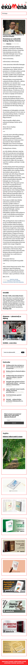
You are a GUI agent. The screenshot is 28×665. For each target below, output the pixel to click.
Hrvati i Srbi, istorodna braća (13, 296)
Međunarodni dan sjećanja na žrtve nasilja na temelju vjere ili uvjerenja (15, 367)
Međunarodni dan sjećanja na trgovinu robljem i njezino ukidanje (15, 377)
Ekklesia (9, 280)
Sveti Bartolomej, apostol (13, 395)
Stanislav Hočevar (8, 282)
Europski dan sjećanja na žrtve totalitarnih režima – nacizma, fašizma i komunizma (15, 383)
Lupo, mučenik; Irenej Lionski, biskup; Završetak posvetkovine (15, 390)
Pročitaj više (7, 309)
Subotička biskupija (18, 282)
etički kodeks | (18, 661)
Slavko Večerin (16, 280)
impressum (5, 661)
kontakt (11, 661)
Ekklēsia (12, 279)
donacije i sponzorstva (17, 663)
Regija (16, 279)
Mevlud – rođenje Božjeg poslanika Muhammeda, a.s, (14, 400)
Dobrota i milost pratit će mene (12, 436)
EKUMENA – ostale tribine (10, 343)
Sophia (5, 433)
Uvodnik (6, 293)
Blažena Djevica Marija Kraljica (15, 371)
